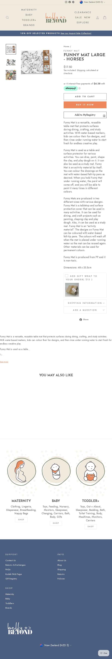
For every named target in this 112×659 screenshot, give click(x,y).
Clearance (83, 12)
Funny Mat (72, 50)
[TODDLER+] (91, 473)
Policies (61, 578)
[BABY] (56, 473)
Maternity (9, 594)
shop (91, 526)
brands (29, 25)
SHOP (21, 519)
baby (29, 14)
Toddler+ (9, 603)
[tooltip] (104, 115)
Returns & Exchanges (15, 564)
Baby (7, 598)
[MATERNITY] (21, 473)
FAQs (8, 569)
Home (66, 46)
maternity (29, 9)
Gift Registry (11, 578)
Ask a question (85, 310)
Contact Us (10, 560)
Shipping (81, 70)
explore (83, 22)
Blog (60, 564)
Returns (61, 574)
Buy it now (85, 104)
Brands (8, 607)
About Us (62, 560)
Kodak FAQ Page (13, 574)
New (87, 17)
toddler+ (29, 20)
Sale (78, 17)
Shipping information (85, 303)
